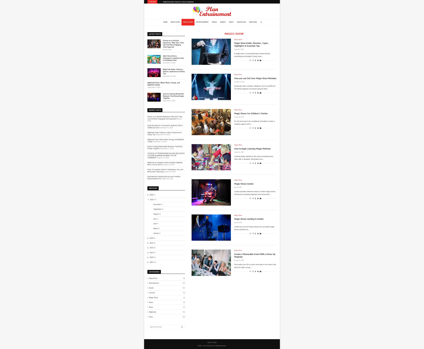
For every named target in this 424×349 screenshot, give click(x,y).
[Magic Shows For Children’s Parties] (211, 122)
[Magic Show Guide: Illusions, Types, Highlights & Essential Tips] (211, 52)
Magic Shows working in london (249, 219)
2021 (151, 252)
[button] (159, 2)
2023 (151, 243)
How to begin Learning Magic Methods (252, 148)
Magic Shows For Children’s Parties (251, 113)
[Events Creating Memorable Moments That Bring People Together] (154, 97)
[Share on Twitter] (255, 60)
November (157, 204)
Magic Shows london (244, 183)
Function (253, 22)
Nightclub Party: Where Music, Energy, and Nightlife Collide (163, 84)
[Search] (261, 22)
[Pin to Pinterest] (258, 60)
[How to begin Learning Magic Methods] (211, 157)
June (155, 224)
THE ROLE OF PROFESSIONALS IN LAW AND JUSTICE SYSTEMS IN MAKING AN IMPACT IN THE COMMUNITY (166, 155)
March (155, 228)
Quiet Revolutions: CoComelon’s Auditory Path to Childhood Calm (173, 58)
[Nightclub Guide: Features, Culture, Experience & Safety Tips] (154, 72)
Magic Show (188, 22)
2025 (152, 199)
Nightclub (241, 22)
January (156, 233)
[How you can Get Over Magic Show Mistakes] (211, 87)
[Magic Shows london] (211, 192)
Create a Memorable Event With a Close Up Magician (254, 255)
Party (231, 22)
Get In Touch (212, 342)
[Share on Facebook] (253, 60)
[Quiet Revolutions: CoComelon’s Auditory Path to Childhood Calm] (154, 59)
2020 (151, 257)
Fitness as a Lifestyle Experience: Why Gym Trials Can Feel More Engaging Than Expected (173, 43)
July (154, 219)
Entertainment (202, 22)
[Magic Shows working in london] (211, 227)
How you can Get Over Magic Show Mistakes (255, 78)
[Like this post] (250, 60)
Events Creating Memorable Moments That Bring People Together (173, 96)
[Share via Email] (260, 60)
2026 (151, 195)
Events (223, 22)
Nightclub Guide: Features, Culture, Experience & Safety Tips (183, 2)
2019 (151, 262)
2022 (151, 248)
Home (165, 22)
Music (214, 22)
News (167, 307)
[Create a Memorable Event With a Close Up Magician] (211, 263)
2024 (151, 238)
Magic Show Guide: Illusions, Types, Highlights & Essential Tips (251, 44)
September (157, 209)
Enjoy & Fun (175, 22)
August (156, 214)
